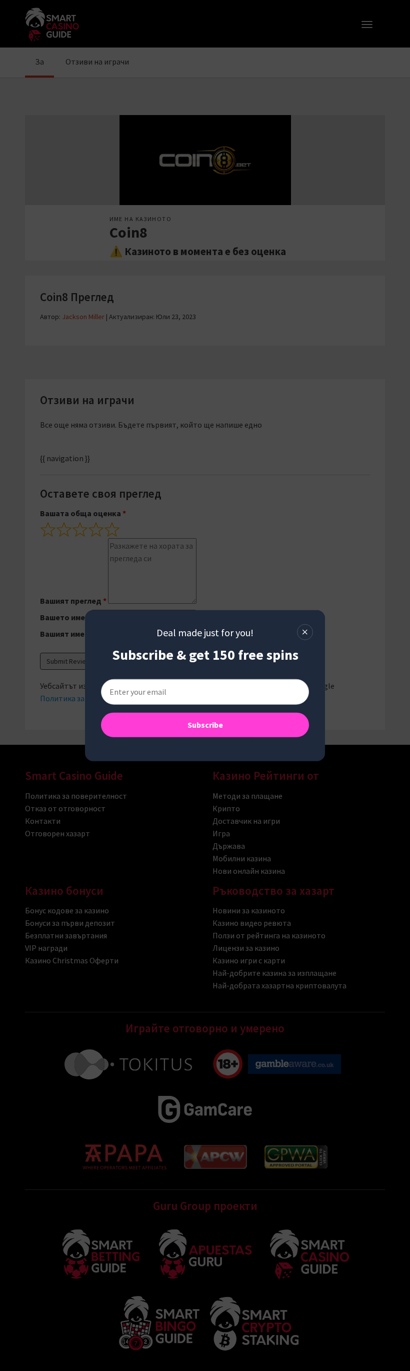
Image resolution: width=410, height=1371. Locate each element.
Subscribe (205, 725)
